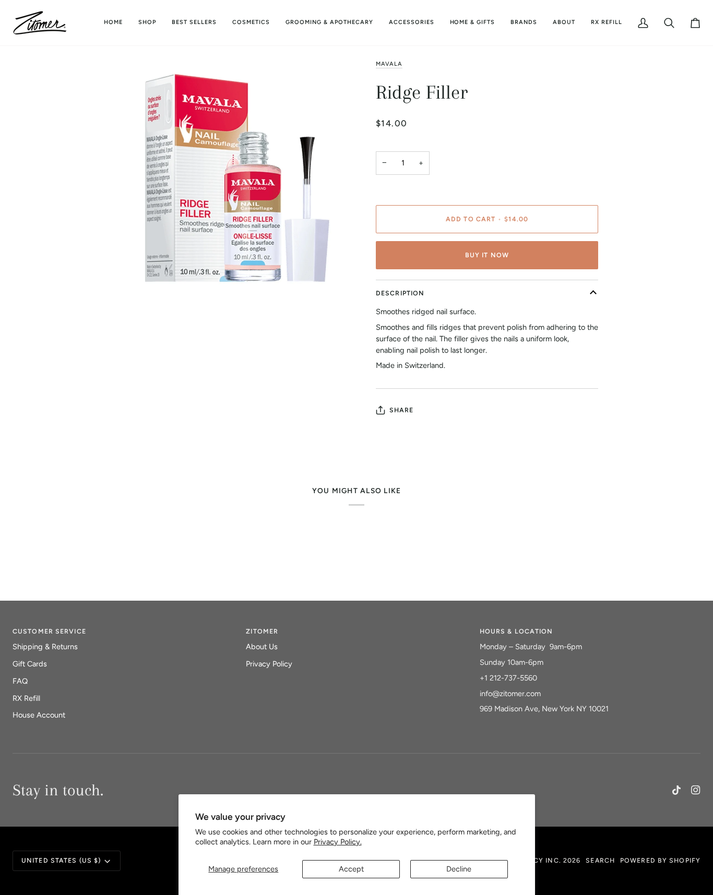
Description (400, 293)
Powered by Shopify (660, 860)
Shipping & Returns (45, 646)
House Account (39, 715)
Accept (351, 869)
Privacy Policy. (338, 841)
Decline (458, 869)
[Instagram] (695, 790)
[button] (251, 22)
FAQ (20, 681)
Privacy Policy (269, 664)
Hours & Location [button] (516, 631)
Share (401, 410)
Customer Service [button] (49, 631)
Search (600, 860)
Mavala (389, 64)
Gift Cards (30, 664)
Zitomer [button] (262, 631)
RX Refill (26, 698)
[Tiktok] (676, 790)
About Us (262, 646)
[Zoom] (127, 364)
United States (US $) (61, 860)
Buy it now (487, 255)
